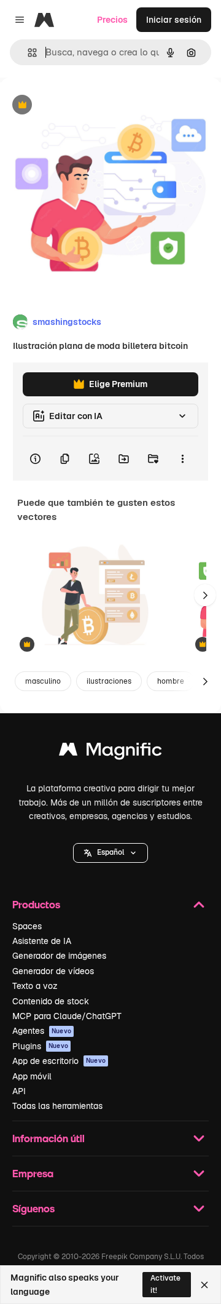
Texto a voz (35, 985)
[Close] (204, 1285)
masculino (43, 681)
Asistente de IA (41, 940)
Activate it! (165, 1284)
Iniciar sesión (173, 19)
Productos (36, 904)
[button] (110, 853)
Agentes (41, 1030)
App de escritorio (59, 1060)
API (19, 1091)
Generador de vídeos (53, 971)
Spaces (27, 926)
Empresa (32, 1173)
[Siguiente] (205, 595)
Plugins (40, 1046)
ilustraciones (109, 681)
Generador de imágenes (59, 955)
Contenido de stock (50, 1001)
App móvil (32, 1076)
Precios (112, 19)
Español (110, 852)
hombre (170, 681)
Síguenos (33, 1208)
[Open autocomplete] (27, 52)
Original (78, 105)
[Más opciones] (182, 458)
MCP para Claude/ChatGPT (67, 1016)
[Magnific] (110, 752)
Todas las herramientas (57, 1105)
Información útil (48, 1138)
